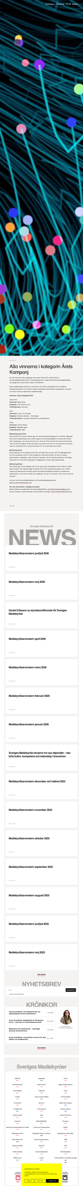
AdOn (65, 1078)
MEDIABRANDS (41, 1121)
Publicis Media (17, 1152)
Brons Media (17, 1091)
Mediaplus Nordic (17, 1133)
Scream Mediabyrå (41, 1152)
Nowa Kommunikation (41, 1139)
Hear (41, 1115)
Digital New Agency (65, 1103)
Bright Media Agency (65, 1084)
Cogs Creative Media (41, 1097)
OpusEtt (41, 1146)
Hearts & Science (65, 1115)
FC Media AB (17, 1109)
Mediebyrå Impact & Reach (41, 1133)
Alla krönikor (41, 1048)
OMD (65, 1139)
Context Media (65, 1097)
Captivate (41, 1091)
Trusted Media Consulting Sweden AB (65, 1159)
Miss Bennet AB (17, 1139)
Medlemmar (60, 4)
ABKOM (17, 1078)
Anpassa (29, 1181)
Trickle (41, 1158)
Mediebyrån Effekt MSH (65, 1133)
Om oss (68, 4)
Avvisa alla (40, 1181)
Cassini (17, 1097)
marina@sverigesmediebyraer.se (58, 489)
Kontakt (75, 4)
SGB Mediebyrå (65, 1152)
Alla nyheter (41, 974)
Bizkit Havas (41, 1084)
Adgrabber (41, 1078)
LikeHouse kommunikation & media (17, 1127)
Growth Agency (65, 1109)
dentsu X (41, 1103)
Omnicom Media (17, 1146)
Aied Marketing (17, 1084)
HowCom (17, 1121)
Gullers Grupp (17, 1115)
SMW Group (17, 1158)
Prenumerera (71, 990)
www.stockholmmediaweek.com (20, 483)
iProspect (65, 1121)
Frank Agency (41, 1109)
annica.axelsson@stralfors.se (61, 492)
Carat (65, 1091)
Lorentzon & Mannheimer (41, 1127)
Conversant (17, 1103)
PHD (65, 1146)
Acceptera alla (52, 1181)
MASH (65, 1127)
